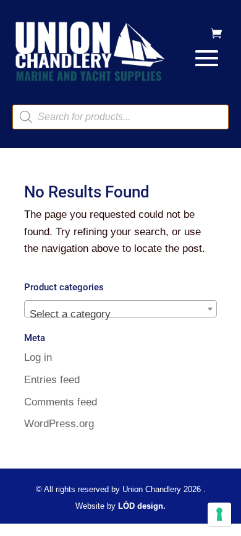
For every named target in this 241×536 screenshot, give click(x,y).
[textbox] (120, 315)
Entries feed (52, 380)
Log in (38, 357)
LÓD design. (142, 506)
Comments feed (60, 402)
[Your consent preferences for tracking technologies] (219, 514)
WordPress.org (59, 424)
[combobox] (120, 309)
